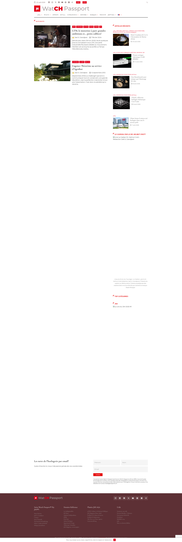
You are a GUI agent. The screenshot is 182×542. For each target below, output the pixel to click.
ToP (124, 32)
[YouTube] (62, 2)
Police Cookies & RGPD (40, 523)
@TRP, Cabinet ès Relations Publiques (97, 511)
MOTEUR (139, 52)
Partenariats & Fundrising (41, 521)
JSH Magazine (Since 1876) (94, 513)
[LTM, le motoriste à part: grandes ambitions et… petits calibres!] (71, 38)
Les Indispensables (68, 511)
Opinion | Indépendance (70, 515)
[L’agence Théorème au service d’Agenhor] (71, 74)
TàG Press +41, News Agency (94, 519)
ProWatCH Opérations (93, 517)
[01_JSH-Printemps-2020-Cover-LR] (130, 377)
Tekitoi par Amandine (69, 525)
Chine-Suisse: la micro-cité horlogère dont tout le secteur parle (138, 120)
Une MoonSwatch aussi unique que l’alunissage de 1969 (138, 79)
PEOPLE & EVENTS (118, 32)
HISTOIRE (119, 31)
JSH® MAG (125, 31)
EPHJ (65, 517)
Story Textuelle (38, 519)
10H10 (114, 31)
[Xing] (72, 2)
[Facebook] (59, 2)
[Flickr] (69, 2)
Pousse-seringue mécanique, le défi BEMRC (139, 57)
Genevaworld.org (91, 521)
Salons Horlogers (68, 521)
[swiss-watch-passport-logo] (61, 8)
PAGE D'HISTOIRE (139, 31)
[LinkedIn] (49, 2)
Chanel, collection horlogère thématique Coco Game (138, 100)
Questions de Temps (69, 523)
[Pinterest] (65, 2)
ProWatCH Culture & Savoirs (95, 515)
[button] (147, 2)
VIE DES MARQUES (131, 32)
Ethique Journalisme (39, 525)
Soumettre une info (122, 511)
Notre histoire (38, 513)
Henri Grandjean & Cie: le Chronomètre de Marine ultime (139, 37)
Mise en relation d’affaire (123, 523)
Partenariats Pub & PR (123, 515)
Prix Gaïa (66, 519)
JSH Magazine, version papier (71, 527)
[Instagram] (52, 2)
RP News (134, 74)
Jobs (118, 521)
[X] (55, 2)
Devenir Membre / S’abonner (124, 513)
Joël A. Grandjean (39, 515)
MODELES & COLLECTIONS (124, 74)
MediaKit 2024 (121, 519)
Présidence (120, 517)
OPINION (131, 31)
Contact (36, 517)
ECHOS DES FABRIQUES (123, 52)
